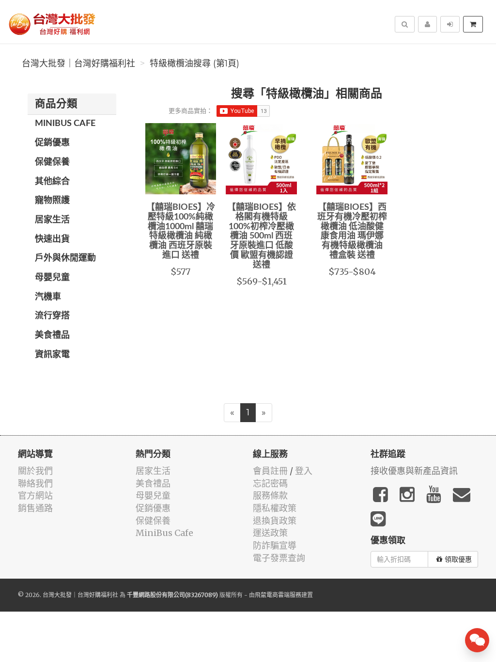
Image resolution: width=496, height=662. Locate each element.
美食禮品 (52, 335)
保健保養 (52, 162)
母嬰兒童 (52, 277)
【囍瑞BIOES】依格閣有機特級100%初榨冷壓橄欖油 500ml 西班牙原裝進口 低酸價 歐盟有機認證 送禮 (261, 236)
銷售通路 (35, 508)
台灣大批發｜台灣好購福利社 (78, 63)
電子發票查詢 (279, 558)
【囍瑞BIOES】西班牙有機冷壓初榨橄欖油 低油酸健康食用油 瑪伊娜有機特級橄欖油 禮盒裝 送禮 (352, 231)
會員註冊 (270, 470)
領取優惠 (458, 559)
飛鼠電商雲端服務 (278, 595)
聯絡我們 (35, 483)
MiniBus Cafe (65, 123)
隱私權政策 (274, 508)
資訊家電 (52, 354)
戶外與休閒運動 (65, 258)
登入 (303, 470)
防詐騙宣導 (274, 545)
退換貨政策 (274, 520)
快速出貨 (52, 239)
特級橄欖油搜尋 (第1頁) (194, 63)
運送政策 (270, 532)
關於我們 (35, 470)
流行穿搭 (52, 316)
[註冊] (427, 24)
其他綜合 (52, 181)
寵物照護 (52, 200)
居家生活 (52, 220)
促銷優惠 (52, 143)
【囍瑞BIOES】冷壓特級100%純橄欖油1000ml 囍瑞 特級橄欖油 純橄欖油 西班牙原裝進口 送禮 (180, 231)
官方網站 (35, 495)
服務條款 (270, 495)
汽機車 (48, 297)
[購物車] (473, 24)
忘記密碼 (270, 483)
